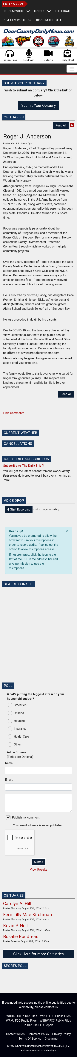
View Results (38, 869)
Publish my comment (25, 817)
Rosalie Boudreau (20, 936)
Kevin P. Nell (15, 925)
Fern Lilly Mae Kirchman (27, 914)
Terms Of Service (30, 1038)
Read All (61, 125)
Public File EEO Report (38, 1025)
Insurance (20, 728)
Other (17, 744)
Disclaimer (51, 1038)
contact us (51, 1007)
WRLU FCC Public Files (55, 1016)
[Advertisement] (38, 640)
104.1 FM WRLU (14, 20)
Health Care (21, 736)
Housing (19, 721)
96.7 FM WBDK (14, 11)
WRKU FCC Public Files (21, 1020)
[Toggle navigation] (72, 69)
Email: (9, 779)
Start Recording (19, 509)
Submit (38, 862)
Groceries (20, 705)
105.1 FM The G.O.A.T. (50, 20)
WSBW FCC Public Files (55, 1020)
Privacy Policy (61, 1034)
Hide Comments (13, 413)
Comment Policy (38, 1034)
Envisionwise (36, 1050)
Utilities (19, 713)
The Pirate (63, 11)
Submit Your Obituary (38, 105)
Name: (9, 763)
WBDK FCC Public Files (21, 1016)
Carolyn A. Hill (17, 903)
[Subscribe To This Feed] (72, 125)
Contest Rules (15, 1034)
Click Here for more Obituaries (38, 954)
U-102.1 (39, 11)
